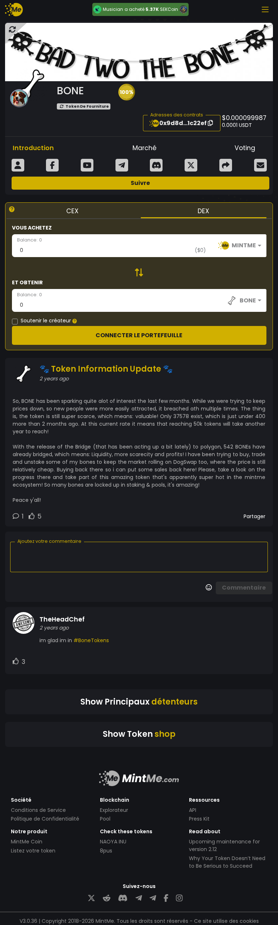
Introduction (33, 148)
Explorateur (114, 810)
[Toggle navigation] (265, 9)
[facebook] (166, 898)
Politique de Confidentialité (45, 818)
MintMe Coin (26, 841)
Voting (245, 148)
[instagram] (179, 898)
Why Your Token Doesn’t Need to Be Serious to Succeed (227, 862)
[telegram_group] (138, 898)
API (192, 810)
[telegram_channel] (152, 898)
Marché (144, 148)
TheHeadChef (62, 619)
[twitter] (91, 898)
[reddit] (106, 898)
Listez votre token (33, 850)
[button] (127, 92)
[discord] (122, 898)
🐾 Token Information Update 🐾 (106, 369)
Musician (113, 9)
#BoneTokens (91, 640)
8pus (106, 850)
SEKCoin (169, 9)
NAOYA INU (113, 841)
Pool (105, 818)
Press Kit (199, 818)
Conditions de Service (38, 810)
